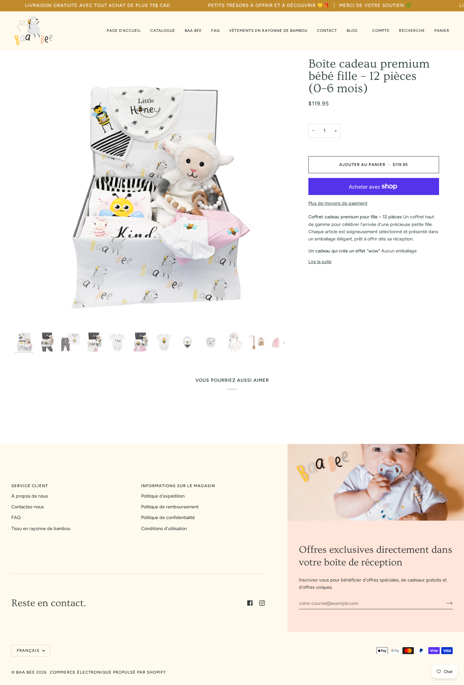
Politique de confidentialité (168, 517)
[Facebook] (250, 603)
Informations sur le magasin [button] (178, 485)
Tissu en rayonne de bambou (40, 528)
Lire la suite (319, 261)
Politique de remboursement (170, 507)
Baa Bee (25, 672)
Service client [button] (29, 485)
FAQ (16, 517)
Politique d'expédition (163, 496)
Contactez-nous (27, 507)
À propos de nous (29, 496)
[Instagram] (262, 603)
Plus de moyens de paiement (337, 203)
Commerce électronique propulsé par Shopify (108, 672)
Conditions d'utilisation (164, 528)
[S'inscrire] (444, 603)
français (29, 650)
